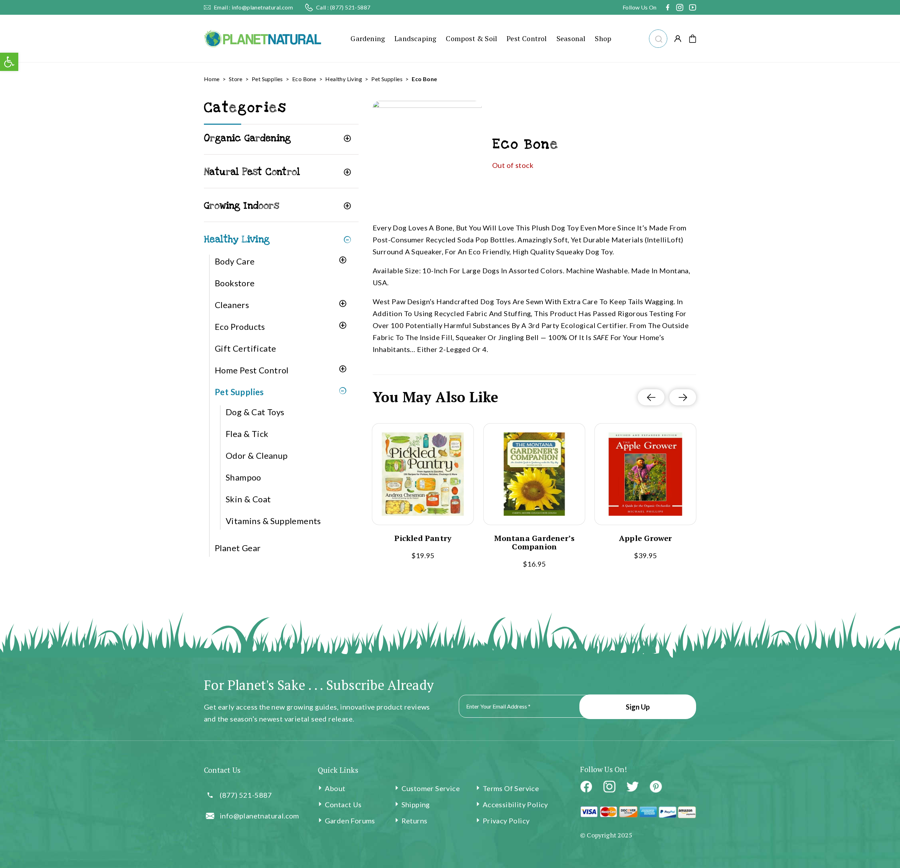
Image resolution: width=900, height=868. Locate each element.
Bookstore (235, 283)
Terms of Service (511, 788)
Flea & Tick (247, 434)
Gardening (368, 38)
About (335, 788)
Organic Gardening (247, 138)
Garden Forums (350, 820)
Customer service (430, 788)
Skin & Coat (248, 499)
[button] (657, 37)
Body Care (235, 261)
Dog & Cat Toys (255, 412)
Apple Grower (645, 538)
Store (236, 79)
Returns (414, 820)
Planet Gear (238, 548)
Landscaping (415, 38)
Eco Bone (304, 79)
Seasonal (571, 38)
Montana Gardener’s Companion (534, 542)
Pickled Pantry (422, 538)
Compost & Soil (471, 38)
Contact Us (343, 804)
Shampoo (243, 477)
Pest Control (527, 38)
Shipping (415, 804)
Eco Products (240, 326)
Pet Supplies (267, 79)
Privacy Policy (506, 820)
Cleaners (232, 305)
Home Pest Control (252, 370)
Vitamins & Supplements (273, 521)
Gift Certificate (245, 348)
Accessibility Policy (515, 804)
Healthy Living (343, 79)
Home (212, 79)
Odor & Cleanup (257, 455)
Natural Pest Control (252, 172)
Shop (603, 38)
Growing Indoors (241, 206)
